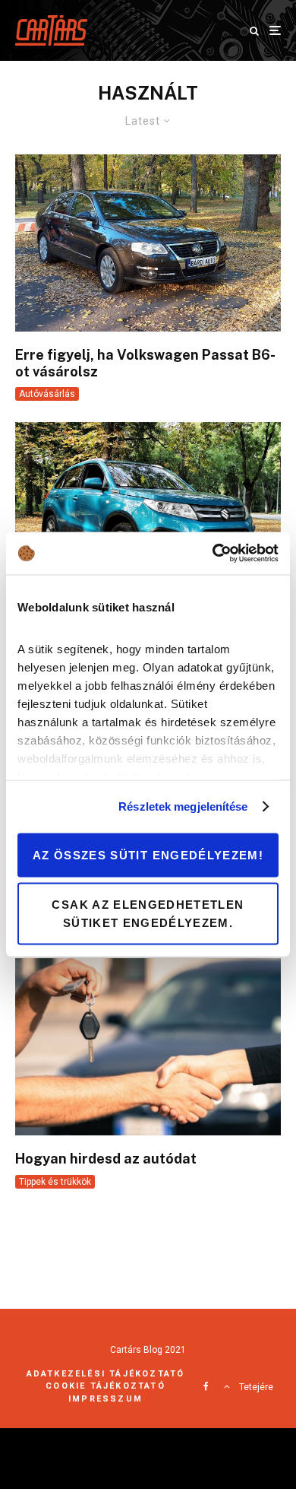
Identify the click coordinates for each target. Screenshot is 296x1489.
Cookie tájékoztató (105, 1386)
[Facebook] (206, 1386)
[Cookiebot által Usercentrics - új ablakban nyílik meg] (213, 554)
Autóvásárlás (47, 394)
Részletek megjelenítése (182, 806)
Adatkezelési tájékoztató (106, 1374)
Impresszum (105, 1399)
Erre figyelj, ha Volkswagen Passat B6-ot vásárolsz (145, 363)
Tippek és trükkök (55, 1181)
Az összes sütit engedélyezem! (148, 854)
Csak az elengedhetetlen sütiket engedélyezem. (148, 913)
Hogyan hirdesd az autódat (106, 1159)
